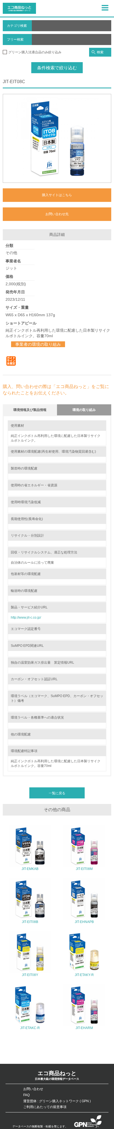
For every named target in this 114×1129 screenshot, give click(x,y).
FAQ (26, 1095)
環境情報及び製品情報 (29, 410)
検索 (100, 52)
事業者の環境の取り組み (38, 344)
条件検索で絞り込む (57, 67)
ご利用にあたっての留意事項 (44, 1107)
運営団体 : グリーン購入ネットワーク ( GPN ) (57, 1101)
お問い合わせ (33, 1089)
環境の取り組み (84, 410)
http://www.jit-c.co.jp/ (26, 617)
